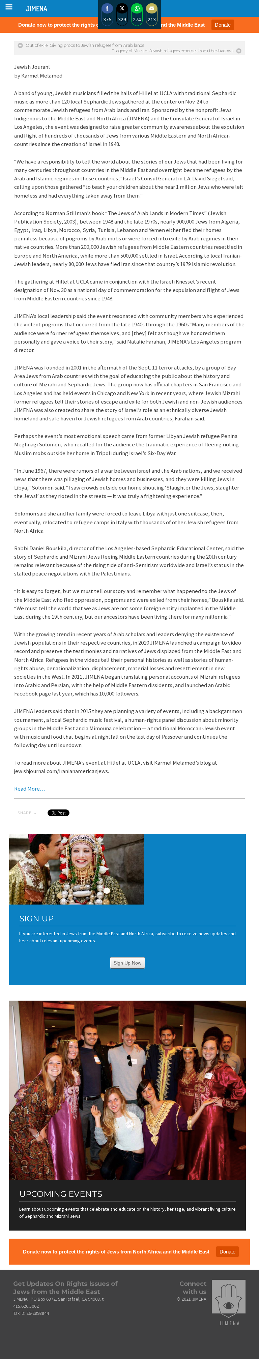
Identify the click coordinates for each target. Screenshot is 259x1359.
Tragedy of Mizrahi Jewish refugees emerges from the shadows (172, 50)
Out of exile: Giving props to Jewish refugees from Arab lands (85, 45)
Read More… (29, 788)
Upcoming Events (60, 1194)
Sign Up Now (127, 963)
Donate (223, 25)
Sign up (36, 918)
